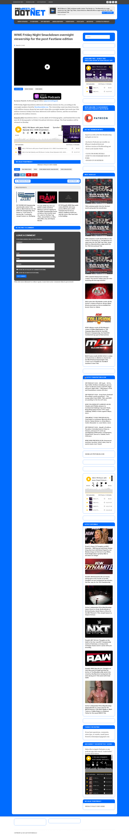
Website (18, 264)
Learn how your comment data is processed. (58, 282)
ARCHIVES (90, 21)
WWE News (39, 89)
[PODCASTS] (116, 2)
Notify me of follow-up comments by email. (32, 269)
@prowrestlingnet (50, 101)
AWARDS (51, 2)
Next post (72, 181)
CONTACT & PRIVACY (102, 21)
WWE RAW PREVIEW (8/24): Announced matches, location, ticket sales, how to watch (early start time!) (98, 442)
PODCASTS (80, 21)
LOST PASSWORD (41, 2)
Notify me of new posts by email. (28, 272)
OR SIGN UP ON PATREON (94, 160)
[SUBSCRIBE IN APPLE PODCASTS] (47, 98)
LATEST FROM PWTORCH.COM (96, 377)
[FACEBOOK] (110, 2)
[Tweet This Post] (23, 175)
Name (18, 253)
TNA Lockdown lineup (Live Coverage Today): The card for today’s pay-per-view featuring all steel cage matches (98, 278)
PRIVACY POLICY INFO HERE (47, 165)
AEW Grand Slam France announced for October (73, 8)
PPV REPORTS (45, 21)
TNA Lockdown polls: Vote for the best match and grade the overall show (97, 207)
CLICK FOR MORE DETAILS (95, 153)
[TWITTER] (107, 2)
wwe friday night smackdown (48, 169)
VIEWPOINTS (70, 21)
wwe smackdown (66, 169)
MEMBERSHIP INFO (18, 2)
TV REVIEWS (34, 21)
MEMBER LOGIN (30, 2)
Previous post (24, 181)
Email (18, 258)
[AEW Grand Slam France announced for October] (53, 13)
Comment (19, 242)
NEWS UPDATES (23, 21)
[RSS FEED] (113, 2)
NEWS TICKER (29, 89)
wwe (35, 169)
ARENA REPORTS (57, 21)
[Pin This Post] (29, 175)
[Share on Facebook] (17, 175)
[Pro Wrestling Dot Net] (30, 11)
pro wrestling (26, 169)
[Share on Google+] (35, 175)
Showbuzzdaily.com (41, 107)
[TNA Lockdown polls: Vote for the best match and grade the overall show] (99, 202)
